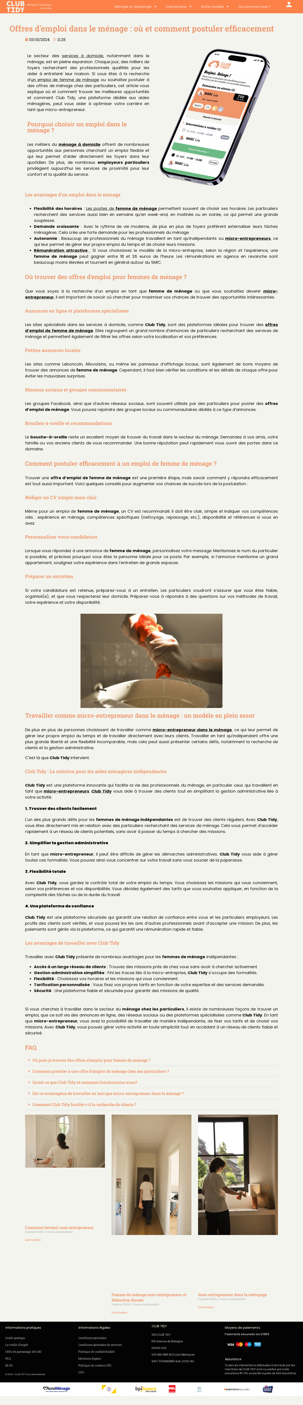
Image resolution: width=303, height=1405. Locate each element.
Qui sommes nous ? (254, 6)
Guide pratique (15, 1338)
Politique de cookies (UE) (94, 1365)
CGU (81, 1372)
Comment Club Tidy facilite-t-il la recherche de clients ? (84, 1104)
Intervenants (176, 6)
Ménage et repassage (133, 6)
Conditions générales (92, 1338)
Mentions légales (89, 1358)
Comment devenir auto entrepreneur (59, 1227)
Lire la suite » (33, 1239)
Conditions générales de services (100, 1345)
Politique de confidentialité (96, 1352)
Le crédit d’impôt (16, 1345)
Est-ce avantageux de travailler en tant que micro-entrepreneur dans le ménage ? (108, 1093)
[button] (151, 1060)
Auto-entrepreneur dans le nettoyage (232, 1294)
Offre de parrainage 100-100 (23, 1352)
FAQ (8, 1358)
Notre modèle (212, 6)
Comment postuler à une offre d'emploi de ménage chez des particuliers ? (100, 1071)
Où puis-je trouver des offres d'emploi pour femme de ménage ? (91, 1060)
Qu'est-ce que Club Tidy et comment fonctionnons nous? (84, 1082)
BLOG (9, 1365)
